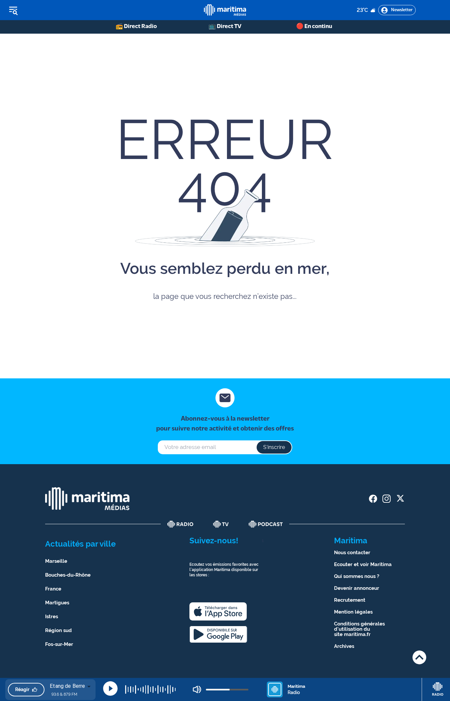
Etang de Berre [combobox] (67, 686)
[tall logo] (225, 10)
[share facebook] (373, 498)
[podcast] (266, 524)
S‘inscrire (274, 447)
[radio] (180, 524)
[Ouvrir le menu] (46, 10)
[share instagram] (386, 498)
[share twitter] (400, 498)
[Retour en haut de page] (419, 657)
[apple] (218, 611)
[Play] (110, 688)
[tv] (221, 524)
